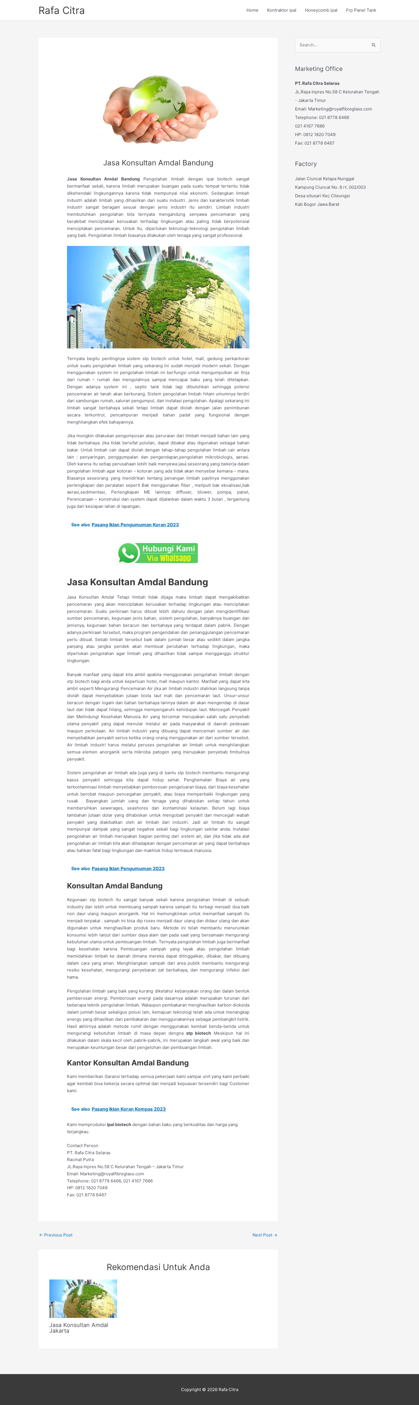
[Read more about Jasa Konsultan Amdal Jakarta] (83, 1298)
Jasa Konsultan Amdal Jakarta (78, 1328)
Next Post (265, 1235)
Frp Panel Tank (361, 10)
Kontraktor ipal (281, 10)
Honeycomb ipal (321, 10)
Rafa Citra (61, 10)
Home (253, 10)
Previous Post (55, 1235)
